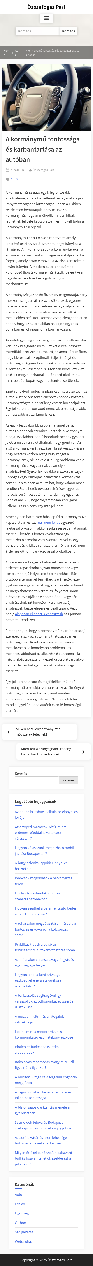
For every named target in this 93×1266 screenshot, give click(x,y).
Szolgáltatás (24, 1232)
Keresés (21, 773)
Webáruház (24, 1241)
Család (20, 1204)
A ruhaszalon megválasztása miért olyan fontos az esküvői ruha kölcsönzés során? (46, 929)
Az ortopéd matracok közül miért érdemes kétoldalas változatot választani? (40, 833)
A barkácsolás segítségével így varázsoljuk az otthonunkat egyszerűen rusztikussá (45, 1001)
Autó (14, 179)
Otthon (20, 1222)
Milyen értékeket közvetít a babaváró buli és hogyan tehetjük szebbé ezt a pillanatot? (43, 1158)
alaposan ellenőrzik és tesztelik (39, 614)
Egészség (22, 1213)
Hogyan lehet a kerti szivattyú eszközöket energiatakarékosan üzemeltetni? (39, 980)
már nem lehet (48, 522)
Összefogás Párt (46, 6)
